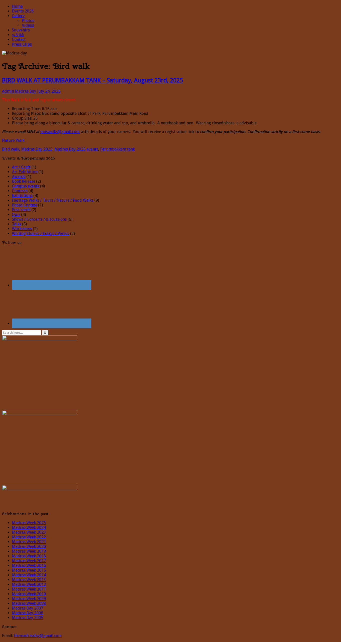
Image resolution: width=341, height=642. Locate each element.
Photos (28, 20)
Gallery (18, 15)
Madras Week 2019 (29, 551)
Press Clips (22, 44)
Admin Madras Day (19, 91)
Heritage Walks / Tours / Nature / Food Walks (52, 200)
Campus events (25, 186)
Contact (19, 39)
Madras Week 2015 (29, 570)
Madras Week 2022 (29, 537)
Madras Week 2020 (29, 546)
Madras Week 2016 (29, 565)
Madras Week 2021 (29, 541)
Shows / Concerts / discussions (39, 219)
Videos (28, 25)
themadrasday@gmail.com (38, 635)
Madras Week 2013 (29, 579)
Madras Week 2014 (29, 575)
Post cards (21, 209)
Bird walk (10, 149)
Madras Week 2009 (29, 598)
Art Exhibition (24, 171)
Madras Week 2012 (29, 584)
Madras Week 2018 (29, 556)
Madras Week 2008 (29, 603)
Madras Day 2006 (27, 613)
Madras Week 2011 (29, 589)
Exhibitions (22, 195)
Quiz (16, 214)
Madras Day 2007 (27, 608)
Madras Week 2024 (29, 527)
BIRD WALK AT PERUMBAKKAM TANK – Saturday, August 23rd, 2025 (92, 80)
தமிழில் (18, 34)
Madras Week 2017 (29, 560)
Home (17, 6)
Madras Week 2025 (29, 522)
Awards (18, 176)
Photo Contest (24, 205)
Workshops (22, 228)
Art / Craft (21, 167)
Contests (19, 190)
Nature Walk (13, 140)
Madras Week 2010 (29, 594)
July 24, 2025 (49, 91)
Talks (16, 224)
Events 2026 (23, 11)
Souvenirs (21, 30)
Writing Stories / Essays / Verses (40, 233)
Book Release (23, 181)
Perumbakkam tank (117, 149)
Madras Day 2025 (36, 149)
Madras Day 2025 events (76, 149)
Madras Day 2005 (27, 617)
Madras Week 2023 (29, 532)
